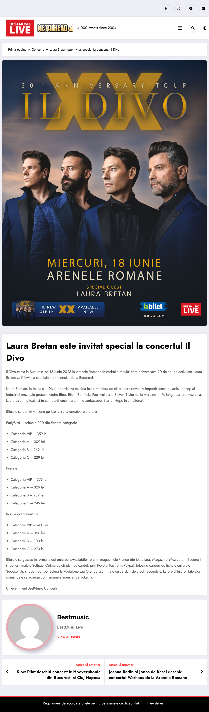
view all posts (68, 637)
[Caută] (193, 28)
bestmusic (73, 617)
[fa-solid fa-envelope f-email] (203, 8)
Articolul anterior (88, 665)
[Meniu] (180, 27)
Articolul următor (121, 665)
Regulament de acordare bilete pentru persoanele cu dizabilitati (91, 703)
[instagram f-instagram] (178, 8)
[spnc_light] (205, 28)
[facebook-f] (166, 8)
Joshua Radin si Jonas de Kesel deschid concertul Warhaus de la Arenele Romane (148, 675)
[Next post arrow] (201, 672)
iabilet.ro (57, 411)
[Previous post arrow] (7, 672)
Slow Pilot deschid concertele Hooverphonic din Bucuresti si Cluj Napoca (58, 675)
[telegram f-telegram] (191, 8)
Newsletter (155, 703)
